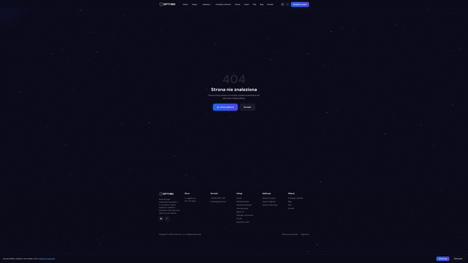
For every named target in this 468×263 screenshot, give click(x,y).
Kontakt (270, 4)
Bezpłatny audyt (300, 4)
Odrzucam (458, 259)
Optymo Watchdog (269, 205)
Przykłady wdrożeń (223, 4)
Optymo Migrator (269, 201)
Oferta (185, 4)
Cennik (237, 4)
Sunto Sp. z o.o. (179, 234)
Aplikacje (206, 4)
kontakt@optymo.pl (218, 201)
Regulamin (305, 234)
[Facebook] (283, 4)
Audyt (246, 4)
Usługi (194, 4)
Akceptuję (443, 259)
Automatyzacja (242, 208)
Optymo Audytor (269, 198)
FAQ (254, 4)
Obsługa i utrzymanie (244, 215)
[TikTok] (287, 4)
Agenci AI (240, 212)
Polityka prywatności (290, 234)
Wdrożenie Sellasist (244, 205)
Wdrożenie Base (242, 201)
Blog (261, 4)
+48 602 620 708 (218, 198)
